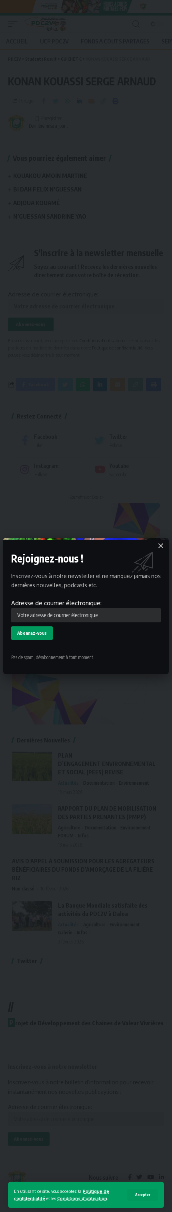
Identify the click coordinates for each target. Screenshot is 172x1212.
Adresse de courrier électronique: (56, 603)
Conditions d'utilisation (82, 1198)
